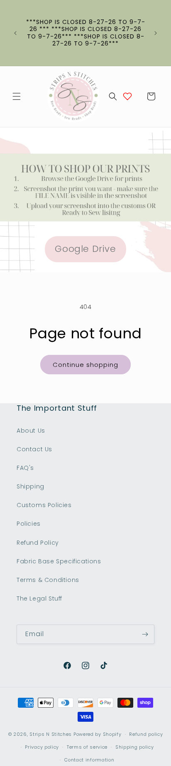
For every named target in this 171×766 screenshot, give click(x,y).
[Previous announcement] (15, 33)
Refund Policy (38, 543)
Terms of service (87, 747)
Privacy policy (42, 747)
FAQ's (25, 468)
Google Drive (85, 248)
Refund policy (146, 734)
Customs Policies (44, 505)
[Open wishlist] (127, 96)
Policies (29, 523)
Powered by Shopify (97, 734)
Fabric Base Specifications (59, 561)
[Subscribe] (145, 634)
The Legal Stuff (39, 598)
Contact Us (34, 449)
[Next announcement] (156, 33)
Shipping (30, 486)
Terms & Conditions (48, 580)
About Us (31, 430)
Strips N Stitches (50, 734)
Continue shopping (85, 364)
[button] (16, 96)
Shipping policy (134, 747)
